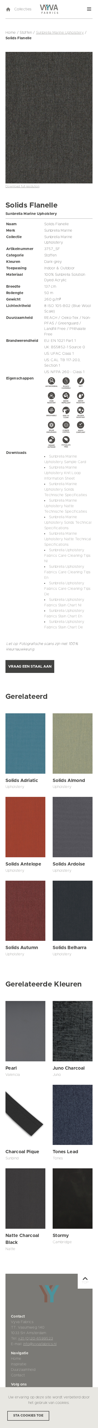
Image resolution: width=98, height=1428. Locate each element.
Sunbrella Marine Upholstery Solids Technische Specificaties (65, 489)
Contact (18, 1375)
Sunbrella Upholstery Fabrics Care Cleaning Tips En (67, 572)
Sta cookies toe (28, 1415)
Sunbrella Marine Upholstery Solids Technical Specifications (67, 522)
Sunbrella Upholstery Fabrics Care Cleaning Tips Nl (67, 555)
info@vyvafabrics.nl (40, 1344)
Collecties (22, 9)
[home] (8, 9)
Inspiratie (18, 1364)
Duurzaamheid (23, 1370)
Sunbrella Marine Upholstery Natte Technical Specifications (67, 539)
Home (16, 1359)
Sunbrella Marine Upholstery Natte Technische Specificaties (65, 506)
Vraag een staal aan (30, 666)
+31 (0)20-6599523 (35, 1338)
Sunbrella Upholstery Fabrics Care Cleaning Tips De (67, 588)
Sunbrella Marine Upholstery (60, 32)
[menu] (89, 9)
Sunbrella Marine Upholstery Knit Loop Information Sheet (62, 473)
